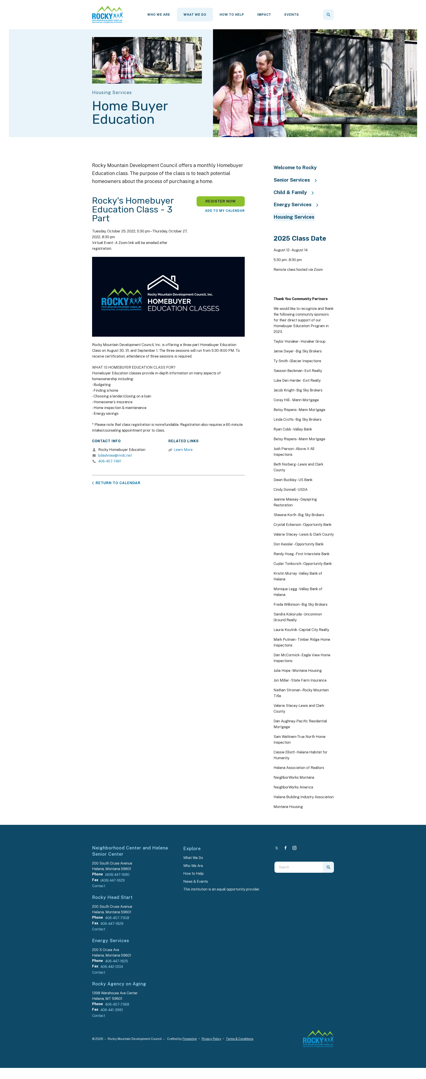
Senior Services (292, 180)
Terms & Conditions (239, 1039)
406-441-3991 (112, 1010)
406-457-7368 (117, 1004)
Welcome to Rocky (295, 167)
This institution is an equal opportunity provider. (221, 889)
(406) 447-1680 (117, 875)
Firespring (189, 1039)
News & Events (195, 881)
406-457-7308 (117, 918)
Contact (98, 886)
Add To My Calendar (225, 210)
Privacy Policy (211, 1039)
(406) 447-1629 (113, 880)
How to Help (193, 873)
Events (291, 14)
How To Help (232, 14)
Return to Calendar (118, 483)
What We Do (194, 14)
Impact (264, 14)
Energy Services (293, 204)
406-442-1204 (112, 967)
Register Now (220, 201)
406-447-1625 (116, 961)
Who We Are (158, 14)
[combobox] (334, 14)
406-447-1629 (112, 924)
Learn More (183, 450)
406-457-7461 (109, 461)
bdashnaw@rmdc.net (115, 455)
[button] (328, 14)
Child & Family (290, 192)
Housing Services (294, 217)
